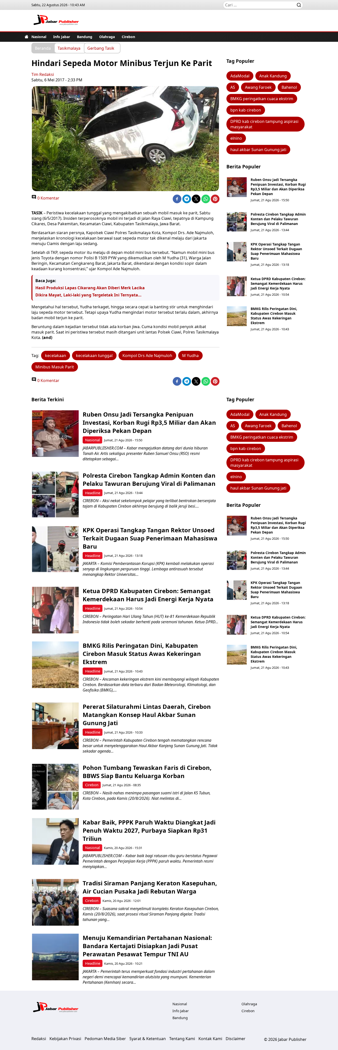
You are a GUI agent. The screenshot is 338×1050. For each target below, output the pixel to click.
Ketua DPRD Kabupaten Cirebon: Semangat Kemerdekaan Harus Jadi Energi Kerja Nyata (278, 283)
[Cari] (299, 5)
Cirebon (128, 36)
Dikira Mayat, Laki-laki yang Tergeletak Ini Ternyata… (88, 295)
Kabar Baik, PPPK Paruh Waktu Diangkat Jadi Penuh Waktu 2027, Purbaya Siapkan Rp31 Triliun (149, 830)
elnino (236, 138)
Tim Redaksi (42, 74)
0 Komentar (47, 198)
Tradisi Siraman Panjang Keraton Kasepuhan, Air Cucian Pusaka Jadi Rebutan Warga (150, 887)
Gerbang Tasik (100, 48)
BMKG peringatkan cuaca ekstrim (261, 98)
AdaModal (239, 76)
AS (232, 87)
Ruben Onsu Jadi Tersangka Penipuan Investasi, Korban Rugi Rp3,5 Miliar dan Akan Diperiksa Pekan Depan (278, 186)
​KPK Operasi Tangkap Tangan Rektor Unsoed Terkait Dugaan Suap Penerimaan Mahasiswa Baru (276, 251)
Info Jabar (61, 36)
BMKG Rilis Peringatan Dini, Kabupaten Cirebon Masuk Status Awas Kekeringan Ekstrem (274, 315)
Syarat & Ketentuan (147, 1038)
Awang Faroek (258, 87)
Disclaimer (235, 1038)
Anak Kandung (273, 76)
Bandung (84, 36)
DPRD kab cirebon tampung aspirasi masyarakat (264, 124)
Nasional (38, 36)
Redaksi (38, 1038)
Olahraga (107, 36)
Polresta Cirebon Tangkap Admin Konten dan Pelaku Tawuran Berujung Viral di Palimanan (278, 219)
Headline (92, 493)
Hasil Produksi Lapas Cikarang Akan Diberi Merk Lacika (90, 287)
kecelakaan (55, 355)
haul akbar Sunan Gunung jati (258, 149)
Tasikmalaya (69, 48)
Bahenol (289, 87)
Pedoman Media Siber (105, 1038)
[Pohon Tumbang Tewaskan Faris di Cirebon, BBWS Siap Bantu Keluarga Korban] (55, 786)
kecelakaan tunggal (94, 355)
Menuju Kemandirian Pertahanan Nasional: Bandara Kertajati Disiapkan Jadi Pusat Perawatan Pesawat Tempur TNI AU (147, 946)
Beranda (43, 48)
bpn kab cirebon (245, 110)
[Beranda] (26, 36)
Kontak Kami (210, 1038)
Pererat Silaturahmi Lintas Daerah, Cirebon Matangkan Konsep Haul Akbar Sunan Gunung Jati (147, 714)
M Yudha (190, 355)
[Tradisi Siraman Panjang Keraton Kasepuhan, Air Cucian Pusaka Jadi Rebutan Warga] (55, 902)
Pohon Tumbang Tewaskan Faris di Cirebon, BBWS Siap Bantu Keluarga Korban (147, 771)
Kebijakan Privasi (65, 1038)
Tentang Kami (182, 1038)
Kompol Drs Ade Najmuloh (147, 355)
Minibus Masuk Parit (54, 367)
